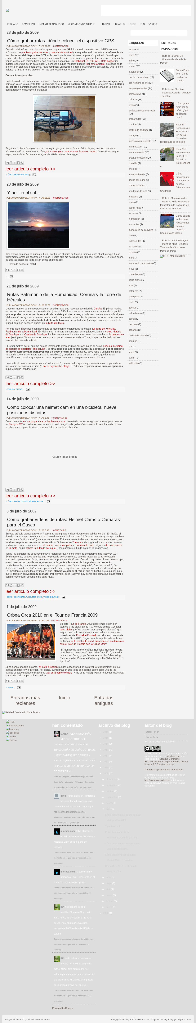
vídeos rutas (36, 501)
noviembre (112, 785)
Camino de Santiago (51, 24)
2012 (106, 755)
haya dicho (66, 629)
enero (109, 907)
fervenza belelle (137, 174)
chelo (132, 302)
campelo (133, 324)
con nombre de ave (139, 83)
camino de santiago (139, 77)
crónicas (133, 99)
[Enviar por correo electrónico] (7, 163)
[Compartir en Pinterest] (22, 163)
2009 (106, 773)
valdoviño (134, 363)
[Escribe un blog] (11, 163)
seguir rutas (135, 207)
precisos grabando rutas (34, 52)
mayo (109, 883)
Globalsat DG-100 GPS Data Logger (94, 61)
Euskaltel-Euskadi (86, 635)
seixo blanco (135, 280)
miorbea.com (136, 146)
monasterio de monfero (141, 263)
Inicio (64, 697)
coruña (11, 389)
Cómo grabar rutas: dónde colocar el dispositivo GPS (60, 40)
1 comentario (58, 530)
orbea (10, 687)
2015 (106, 738)
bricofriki (133, 163)
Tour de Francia (77, 623)
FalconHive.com (139, 1019)
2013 (106, 749)
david (63, 796)
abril (108, 889)
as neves (134, 213)
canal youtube (16, 725)
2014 (106, 743)
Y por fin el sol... (23, 192)
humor (132, 66)
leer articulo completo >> (30, 168)
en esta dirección (48, 666)
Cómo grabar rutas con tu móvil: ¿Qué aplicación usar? (183, 110)
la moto (13, 548)
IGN (62, 907)
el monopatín (64, 545)
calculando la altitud (62, 52)
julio (108, 809)
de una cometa (113, 545)
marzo (109, 895)
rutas (19, 389)
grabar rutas (21, 175)
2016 (106, 732)
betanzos (134, 291)
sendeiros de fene (138, 191)
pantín (132, 357)
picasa (13, 740)
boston (132, 319)
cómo (9, 175)
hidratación (135, 219)
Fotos (132, 24)
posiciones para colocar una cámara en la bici (71, 151)
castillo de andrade (139, 130)
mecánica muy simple (140, 141)
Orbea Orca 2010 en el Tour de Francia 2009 (52, 615)
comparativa (20, 597)
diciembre (111, 779)
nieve (132, 269)
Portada (12, 24)
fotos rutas (134, 224)
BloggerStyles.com (179, 1019)
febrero (110, 901)
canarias (133, 330)
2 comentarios (61, 305)
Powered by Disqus (62, 1008)
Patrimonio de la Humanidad (21, 331)
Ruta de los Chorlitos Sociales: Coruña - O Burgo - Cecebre (175, 92)
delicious (14, 733)
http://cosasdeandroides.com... (69, 812)
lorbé (132, 257)
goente (132, 307)
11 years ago (85, 787)
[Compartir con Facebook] (18, 163)
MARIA (64, 733)
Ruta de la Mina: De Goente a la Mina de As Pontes (173, 59)
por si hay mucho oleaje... (57, 366)
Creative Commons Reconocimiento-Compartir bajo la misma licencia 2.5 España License (166, 762)
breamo (133, 252)
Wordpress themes (39, 1019)
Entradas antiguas (104, 700)
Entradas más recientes (25, 700)
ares (131, 285)
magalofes (134, 71)
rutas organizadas (138, 88)
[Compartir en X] (14, 163)
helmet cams (21, 501)
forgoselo (134, 196)
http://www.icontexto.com (157, 780)
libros (132, 352)
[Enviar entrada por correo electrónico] (34, 175)
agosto (110, 803)
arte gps (133, 169)
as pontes (134, 246)
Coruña (98, 308)
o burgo (133, 135)
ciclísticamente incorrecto (142, 110)
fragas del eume (137, 180)
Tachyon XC (16, 424)
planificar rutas (137, 185)
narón (132, 202)
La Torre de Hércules (103, 328)
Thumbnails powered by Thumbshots (164, 769)
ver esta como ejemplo (59, 672)
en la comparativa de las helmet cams (44, 421)
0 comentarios (61, 198)
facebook (14, 729)
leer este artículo (95, 63)
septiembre (112, 797)
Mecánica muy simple (81, 24)
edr (131, 346)
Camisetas (28, 24)
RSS (142, 24)
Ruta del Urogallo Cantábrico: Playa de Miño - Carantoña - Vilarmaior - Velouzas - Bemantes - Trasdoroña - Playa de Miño (74, 782)
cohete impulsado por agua (41, 548)
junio (109, 877)
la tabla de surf (85, 545)
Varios (153, 24)
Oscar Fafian (152, 732)
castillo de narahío (138, 335)
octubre (110, 791)
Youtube (76, 542)
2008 (106, 913)
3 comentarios (61, 46)
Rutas (106, 24)
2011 (106, 761)
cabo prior (134, 296)
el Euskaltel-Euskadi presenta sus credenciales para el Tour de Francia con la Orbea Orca (92, 642)
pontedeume (135, 274)
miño (131, 60)
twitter (12, 736)
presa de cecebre (138, 157)
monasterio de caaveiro (141, 230)
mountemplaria (137, 152)
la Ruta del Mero (55, 323)
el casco (47, 545)
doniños (133, 341)
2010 (106, 767)
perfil (131, 235)
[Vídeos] (98, 23)
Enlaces (119, 24)
